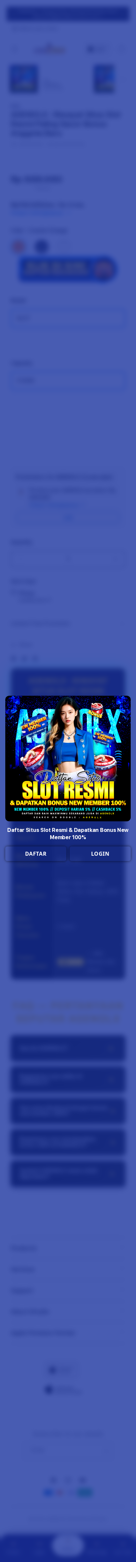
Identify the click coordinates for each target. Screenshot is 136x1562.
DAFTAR (36, 853)
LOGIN (100, 853)
